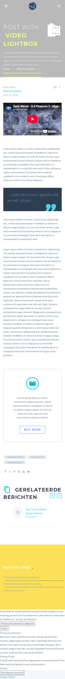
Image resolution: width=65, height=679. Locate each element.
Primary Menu (59, 6)
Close (4, 628)
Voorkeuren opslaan (12, 672)
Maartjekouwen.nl (15, 590)
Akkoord (29, 623)
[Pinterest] (14, 471)
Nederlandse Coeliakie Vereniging (23, 583)
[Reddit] (28, 471)
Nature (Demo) (37, 457)
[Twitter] (10, 471)
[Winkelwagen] (6, 6)
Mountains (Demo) (15, 457)
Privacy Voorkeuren (11, 623)
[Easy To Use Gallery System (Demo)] (19, 513)
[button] (52, 495)
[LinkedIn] (23, 471)
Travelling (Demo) (15, 462)
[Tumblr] (19, 471)
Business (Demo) (12, 91)
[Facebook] (5, 471)
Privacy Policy (7, 677)
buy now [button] (32, 429)
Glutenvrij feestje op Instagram (22, 577)
